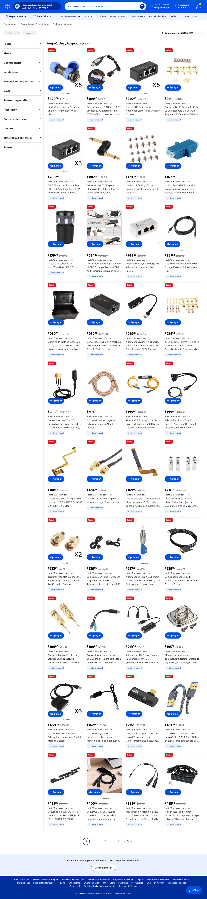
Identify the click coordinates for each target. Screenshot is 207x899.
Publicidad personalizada (73, 879)
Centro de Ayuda (21, 879)
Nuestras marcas (191, 16)
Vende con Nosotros (177, 883)
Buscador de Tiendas (128, 886)
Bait (104, 883)
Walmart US (75, 886)
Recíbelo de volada (157, 16)
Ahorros (88, 16)
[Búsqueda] (142, 6)
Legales (140, 879)
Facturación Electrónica (158, 879)
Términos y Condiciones (99, 879)
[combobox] (105, 6)
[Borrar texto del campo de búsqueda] (135, 6)
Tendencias (175, 16)
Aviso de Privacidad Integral (45, 879)
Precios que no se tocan (69, 16)
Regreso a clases (117, 16)
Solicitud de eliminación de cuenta (99, 886)
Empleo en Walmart (155, 883)
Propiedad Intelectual (123, 879)
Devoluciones (23, 883)
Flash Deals (101, 16)
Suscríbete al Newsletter (44, 883)
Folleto (62, 883)
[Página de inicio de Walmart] (8, 6)
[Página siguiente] (128, 841)
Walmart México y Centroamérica (84, 883)
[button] (160, 6)
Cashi (112, 883)
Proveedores (137, 883)
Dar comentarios (103, 867)
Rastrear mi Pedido (180, 879)
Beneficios (42, 16)
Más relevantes (185, 32)
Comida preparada (137, 16)
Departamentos (17, 16)
